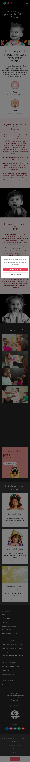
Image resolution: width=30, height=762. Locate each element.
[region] (15, 267)
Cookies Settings (15, 274)
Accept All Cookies (15, 269)
